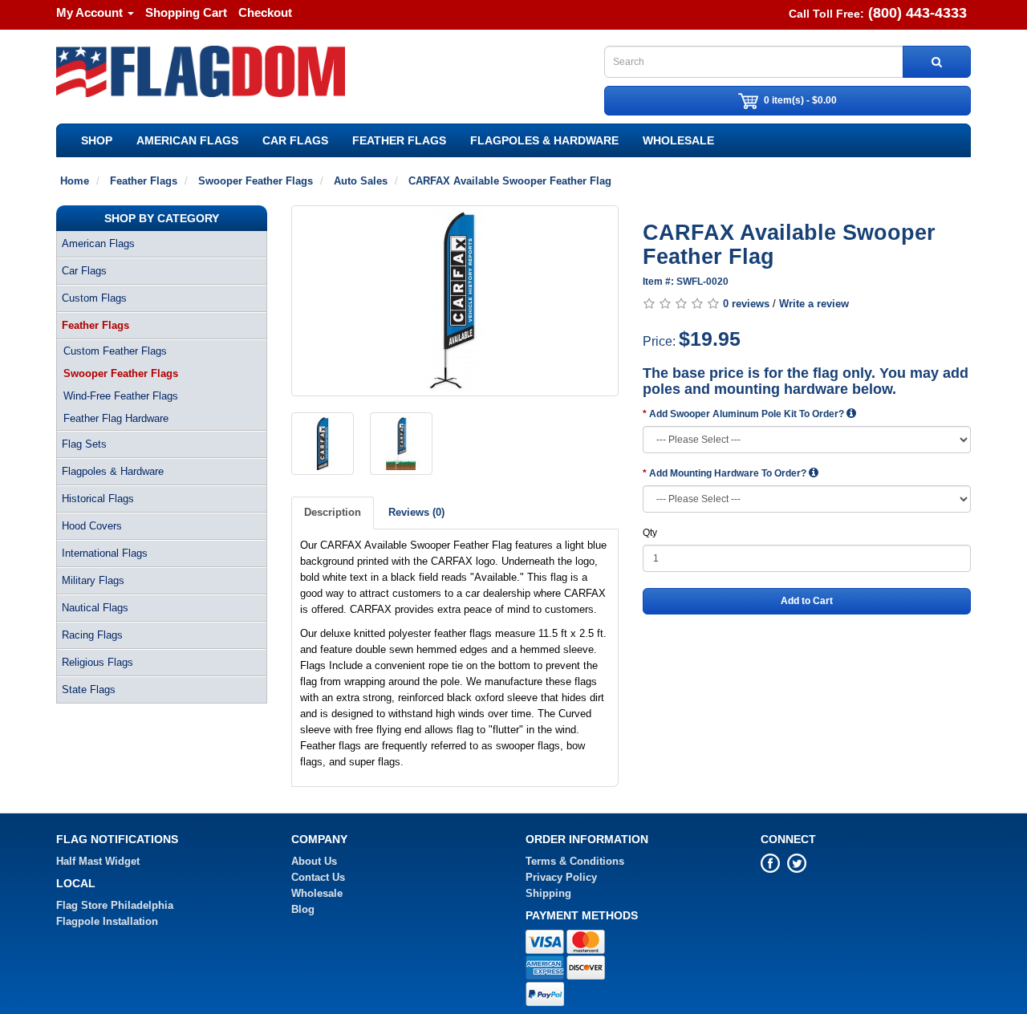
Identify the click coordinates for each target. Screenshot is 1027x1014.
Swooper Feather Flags (120, 373)
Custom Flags (94, 298)
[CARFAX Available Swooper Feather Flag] (455, 300)
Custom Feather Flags (115, 351)
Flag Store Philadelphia (114, 905)
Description (332, 512)
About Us (314, 861)
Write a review (814, 304)
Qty (650, 532)
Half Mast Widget (98, 861)
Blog (303, 909)
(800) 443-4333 (917, 13)
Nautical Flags (95, 608)
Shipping (548, 893)
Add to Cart (807, 600)
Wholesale (678, 140)
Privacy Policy (561, 877)
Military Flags (93, 580)
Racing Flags (92, 635)
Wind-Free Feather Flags (120, 396)
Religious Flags (97, 662)
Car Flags (295, 140)
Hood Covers (92, 526)
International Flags (105, 553)
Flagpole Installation (107, 921)
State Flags (89, 689)
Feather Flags (399, 140)
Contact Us (318, 877)
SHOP (96, 140)
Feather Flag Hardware (115, 418)
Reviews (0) (416, 512)
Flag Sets (84, 444)
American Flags (187, 140)
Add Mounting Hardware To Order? (729, 473)
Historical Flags (98, 499)
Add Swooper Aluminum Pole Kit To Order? (747, 414)
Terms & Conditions (575, 861)
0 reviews (746, 304)
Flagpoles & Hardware (544, 140)
